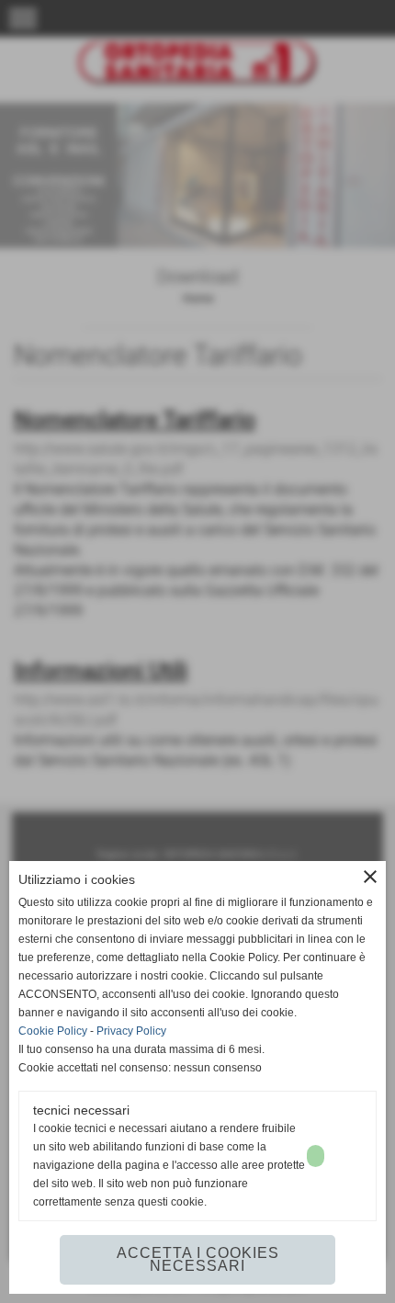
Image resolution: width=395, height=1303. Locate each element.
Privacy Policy (131, 1031)
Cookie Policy (52, 1031)
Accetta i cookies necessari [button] (198, 1259)
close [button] (370, 877)
